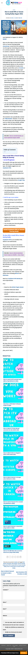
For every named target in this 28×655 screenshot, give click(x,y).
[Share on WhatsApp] (7, 557)
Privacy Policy (22, 645)
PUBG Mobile (8, 118)
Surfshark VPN (7, 168)
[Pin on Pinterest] (18, 557)
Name (5, 602)
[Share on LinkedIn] (20, 557)
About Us (9, 645)
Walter (20, 17)
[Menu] (2, 3)
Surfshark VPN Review (14, 278)
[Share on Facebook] (10, 557)
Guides (14, 9)
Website (5, 615)
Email (5, 609)
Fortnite (21, 68)
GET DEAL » (23, 652)
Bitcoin (17, 273)
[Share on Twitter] (12, 557)
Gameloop (6, 46)
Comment (6, 589)
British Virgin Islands (18, 287)
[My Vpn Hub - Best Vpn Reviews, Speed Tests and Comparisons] (14, 2)
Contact (3, 645)
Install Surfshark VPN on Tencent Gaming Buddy (14, 230)
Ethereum (5, 275)
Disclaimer (15, 645)
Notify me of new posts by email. (13, 632)
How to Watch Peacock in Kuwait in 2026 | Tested (7, 573)
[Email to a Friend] (15, 557)
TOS (14, 646)
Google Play (21, 180)
